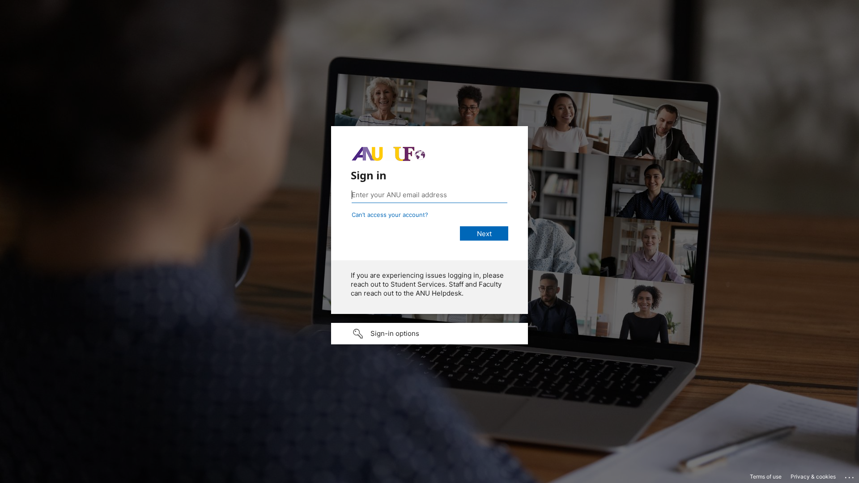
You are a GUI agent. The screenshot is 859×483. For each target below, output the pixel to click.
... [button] (850, 475)
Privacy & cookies (813, 476)
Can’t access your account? (390, 214)
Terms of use (766, 476)
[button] (429, 333)
